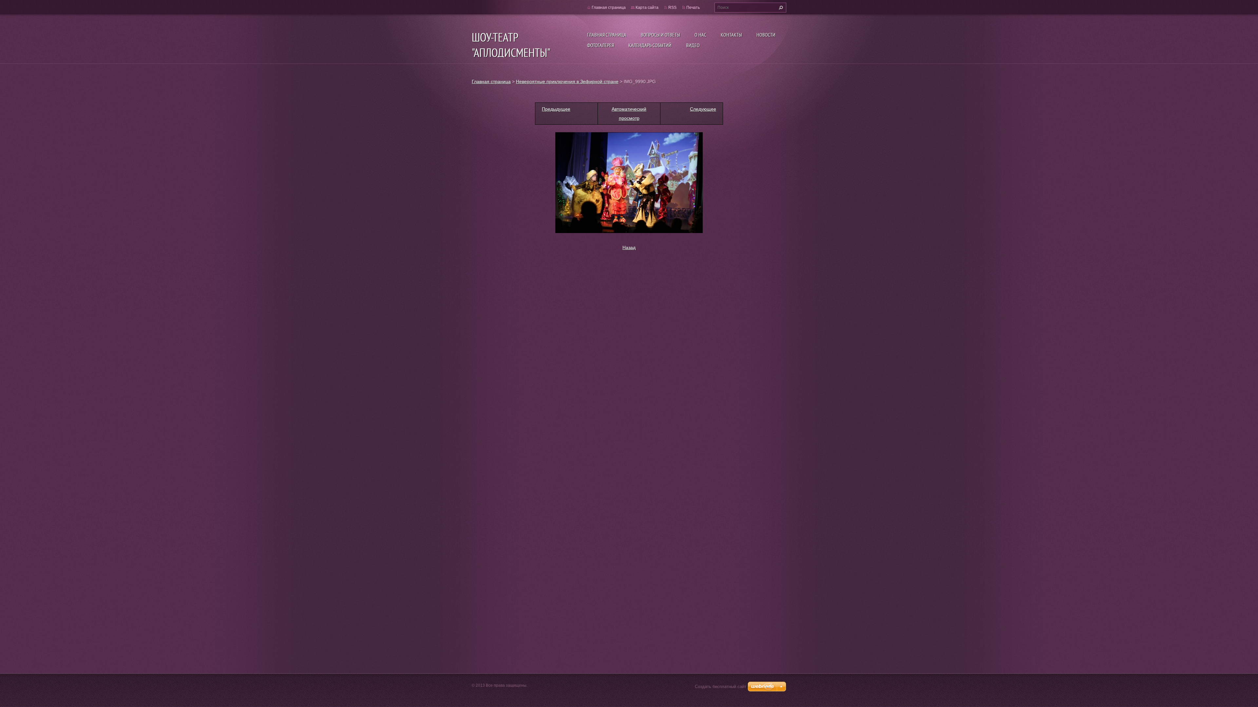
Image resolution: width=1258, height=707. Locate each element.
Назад (629, 247)
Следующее (703, 109)
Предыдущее (556, 109)
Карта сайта (647, 7)
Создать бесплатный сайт (720, 686)
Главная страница (606, 34)
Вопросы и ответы (660, 34)
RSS (672, 7)
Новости (765, 34)
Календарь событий (650, 45)
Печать (693, 7)
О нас (700, 34)
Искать (780, 7)
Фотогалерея (600, 45)
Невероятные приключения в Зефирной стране (567, 81)
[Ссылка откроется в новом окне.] (629, 182)
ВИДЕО (693, 45)
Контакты (731, 34)
